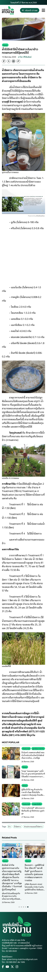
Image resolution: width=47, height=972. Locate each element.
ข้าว (9, 826)
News (5, 45)
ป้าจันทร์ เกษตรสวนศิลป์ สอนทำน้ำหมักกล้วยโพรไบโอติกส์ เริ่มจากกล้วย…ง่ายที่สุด (32, 755)
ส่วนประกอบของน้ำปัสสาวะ (33, 826)
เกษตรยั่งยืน (36, 804)
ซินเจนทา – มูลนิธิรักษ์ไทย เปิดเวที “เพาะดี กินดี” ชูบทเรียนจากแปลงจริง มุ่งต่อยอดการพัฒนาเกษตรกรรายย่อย (34, 872)
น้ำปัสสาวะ (17, 826)
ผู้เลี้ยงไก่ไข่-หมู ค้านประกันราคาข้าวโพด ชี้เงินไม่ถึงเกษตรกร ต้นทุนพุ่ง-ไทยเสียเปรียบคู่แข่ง (32, 793)
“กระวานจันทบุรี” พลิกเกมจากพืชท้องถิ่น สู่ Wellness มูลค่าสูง (33, 810)
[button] (19, 907)
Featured (26, 748)
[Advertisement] (23, 256)
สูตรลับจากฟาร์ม (38, 748)
